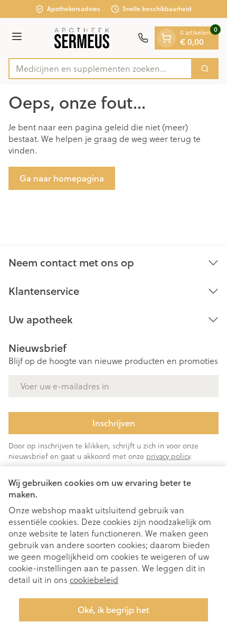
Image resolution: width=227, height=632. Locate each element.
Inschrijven (113, 423)
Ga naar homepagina (62, 178)
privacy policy (168, 456)
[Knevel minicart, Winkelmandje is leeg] (166, 37)
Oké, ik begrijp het (113, 610)
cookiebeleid (94, 579)
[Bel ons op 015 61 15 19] (143, 38)
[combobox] (100, 68)
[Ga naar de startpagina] (82, 38)
